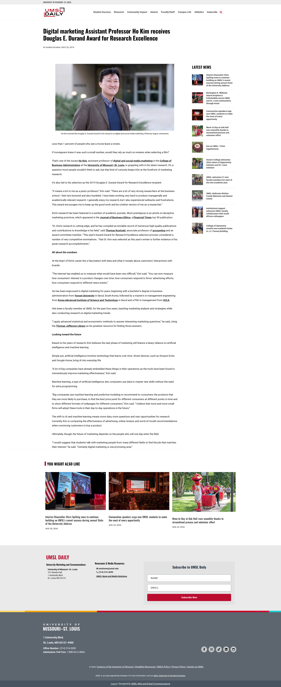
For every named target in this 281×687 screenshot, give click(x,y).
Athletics (199, 12)
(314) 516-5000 (68, 648)
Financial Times (142, 217)
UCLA (166, 300)
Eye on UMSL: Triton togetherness (215, 147)
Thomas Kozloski (116, 230)
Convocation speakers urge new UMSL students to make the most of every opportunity (219, 115)
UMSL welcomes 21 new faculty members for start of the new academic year (219, 180)
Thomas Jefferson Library (70, 325)
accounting (159, 230)
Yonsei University (85, 295)
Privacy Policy (178, 666)
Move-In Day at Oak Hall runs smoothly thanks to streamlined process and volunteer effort (217, 131)
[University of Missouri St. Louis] (61, 629)
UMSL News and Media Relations (111, 576)
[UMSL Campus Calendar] (233, 649)
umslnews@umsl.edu (109, 568)
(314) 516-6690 (106, 572)
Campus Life (184, 12)
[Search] (221, 12)
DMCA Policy (163, 666)
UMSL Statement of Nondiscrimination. (169, 676)
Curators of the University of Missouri (115, 666)
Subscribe (212, 12)
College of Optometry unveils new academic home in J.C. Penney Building (219, 228)
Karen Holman (53, 47)
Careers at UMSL (195, 666)
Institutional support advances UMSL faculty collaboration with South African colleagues (217, 212)
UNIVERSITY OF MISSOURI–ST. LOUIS (57, 2)
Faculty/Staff (168, 12)
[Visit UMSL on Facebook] (204, 649)
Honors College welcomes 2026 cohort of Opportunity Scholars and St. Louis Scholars (218, 164)
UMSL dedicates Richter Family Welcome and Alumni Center (219, 196)
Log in (114, 683)
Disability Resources (145, 666)
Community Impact (137, 12)
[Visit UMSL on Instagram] (211, 649)
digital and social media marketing (133, 160)
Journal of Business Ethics (115, 217)
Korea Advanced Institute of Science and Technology (88, 300)
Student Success (102, 12)
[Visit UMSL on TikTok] (219, 649)
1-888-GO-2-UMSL (76, 652)
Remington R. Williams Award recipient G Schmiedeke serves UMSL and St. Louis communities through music (218, 98)
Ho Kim (83, 160)
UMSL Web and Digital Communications (150, 683)
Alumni (154, 12)
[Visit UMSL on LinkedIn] (226, 649)
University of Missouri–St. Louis (106, 165)
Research (119, 12)
